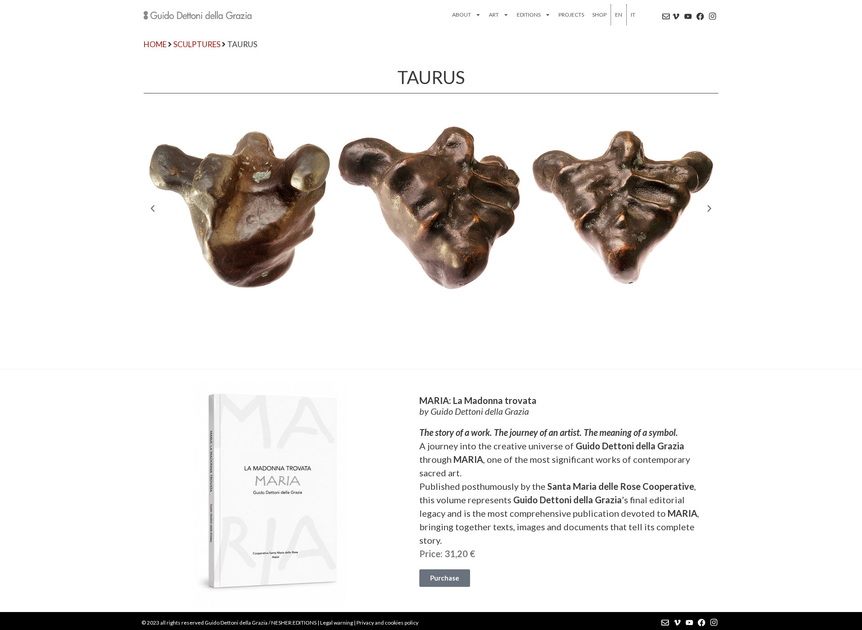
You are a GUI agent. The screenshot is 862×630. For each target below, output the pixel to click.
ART (494, 14)
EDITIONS (529, 14)
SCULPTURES (196, 44)
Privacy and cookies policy (387, 622)
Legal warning (336, 622)
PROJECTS (571, 14)
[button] (152, 208)
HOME (155, 44)
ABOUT (461, 14)
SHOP (599, 14)
